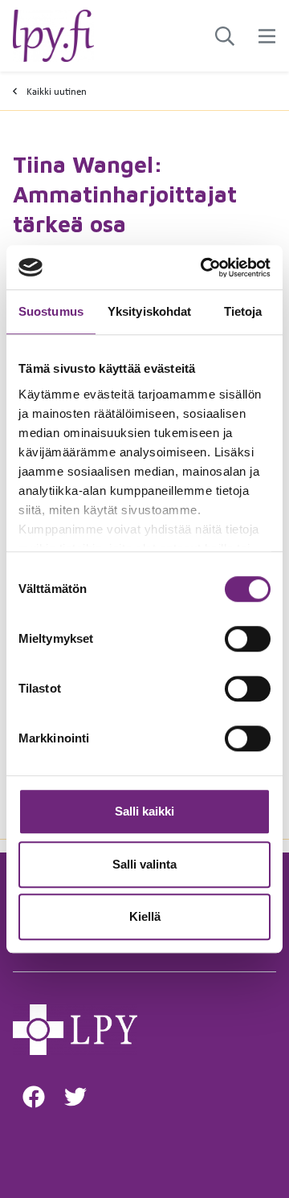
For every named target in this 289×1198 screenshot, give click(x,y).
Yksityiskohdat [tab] (149, 311)
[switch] (248, 639)
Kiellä (145, 916)
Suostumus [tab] (50, 311)
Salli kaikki (144, 811)
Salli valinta (144, 864)
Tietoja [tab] (243, 311)
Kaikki (56, 91)
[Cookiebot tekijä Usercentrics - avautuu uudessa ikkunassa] (204, 267)
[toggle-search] (224, 36)
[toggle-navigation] (267, 36)
